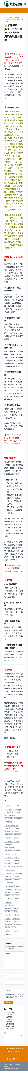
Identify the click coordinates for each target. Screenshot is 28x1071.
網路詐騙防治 (15, 895)
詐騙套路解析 (8, 908)
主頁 (6, 1048)
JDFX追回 (7, 812)
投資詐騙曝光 (8, 879)
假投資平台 (15, 831)
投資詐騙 (15, 876)
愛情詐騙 (9, 1019)
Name (7, 975)
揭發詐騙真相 (18, 886)
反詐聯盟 (7, 854)
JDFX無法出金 (17, 809)
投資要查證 (8, 876)
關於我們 (10, 1051)
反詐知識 (9, 1017)
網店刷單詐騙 (10, 1024)
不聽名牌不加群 (18, 818)
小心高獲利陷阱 (9, 866)
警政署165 (7, 918)
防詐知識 (12, 1048)
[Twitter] (10, 1059)
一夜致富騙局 (8, 818)
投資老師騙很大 (18, 873)
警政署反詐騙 (16, 918)
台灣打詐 (7, 860)
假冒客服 (7, 831)
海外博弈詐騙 (17, 889)
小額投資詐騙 (18, 866)
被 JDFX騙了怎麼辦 (9, 905)
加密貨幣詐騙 (8, 850)
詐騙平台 (16, 908)
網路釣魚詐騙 (10, 1026)
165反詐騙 (7, 805)
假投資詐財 (8, 838)
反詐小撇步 (9, 1014)
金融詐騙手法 (8, 924)
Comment (8, 953)
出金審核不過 (8, 844)
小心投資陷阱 (15, 863)
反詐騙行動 (8, 857)
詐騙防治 (14, 911)
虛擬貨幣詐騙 (10, 1029)
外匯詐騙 (7, 863)
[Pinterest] (17, 1059)
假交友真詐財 (15, 828)
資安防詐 (16, 921)
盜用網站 (7, 892)
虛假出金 (16, 899)
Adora (7, 44)
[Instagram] (14, 1059)
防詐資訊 (7, 927)
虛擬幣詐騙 (8, 902)
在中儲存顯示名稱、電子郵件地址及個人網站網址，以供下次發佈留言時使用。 (15, 996)
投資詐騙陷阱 (17, 879)
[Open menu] (25, 4)
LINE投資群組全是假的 (10, 815)
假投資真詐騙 (17, 834)
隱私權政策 (19, 1064)
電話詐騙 (7, 931)
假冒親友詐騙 (10, 1012)
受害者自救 (16, 857)
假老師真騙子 (8, 841)
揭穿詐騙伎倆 (8, 889)
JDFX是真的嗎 (15, 805)
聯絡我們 (17, 1051)
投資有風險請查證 (9, 870)
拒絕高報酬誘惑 (9, 886)
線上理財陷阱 (8, 899)
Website (7, 990)
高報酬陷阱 (8, 934)
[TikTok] (20, 1059)
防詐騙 (14, 927)
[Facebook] (7, 1059)
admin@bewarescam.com (11, 1068)
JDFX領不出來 (15, 812)
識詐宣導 (7, 915)
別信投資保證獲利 (9, 847)
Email (7, 983)
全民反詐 (16, 841)
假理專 (15, 838)
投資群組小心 (8, 873)
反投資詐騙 (17, 850)
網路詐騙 (7, 895)
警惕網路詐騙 (15, 915)
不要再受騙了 (8, 822)
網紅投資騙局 (15, 892)
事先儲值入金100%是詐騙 (11, 825)
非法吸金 (14, 931)
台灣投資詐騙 (15, 860)
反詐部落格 (19, 1048)
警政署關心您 (8, 921)
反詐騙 (14, 854)
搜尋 (5, 1033)
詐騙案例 (7, 911)
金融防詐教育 (17, 924)
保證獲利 (7, 828)
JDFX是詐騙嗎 (8, 809)
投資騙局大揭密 (9, 883)
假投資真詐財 (8, 834)
